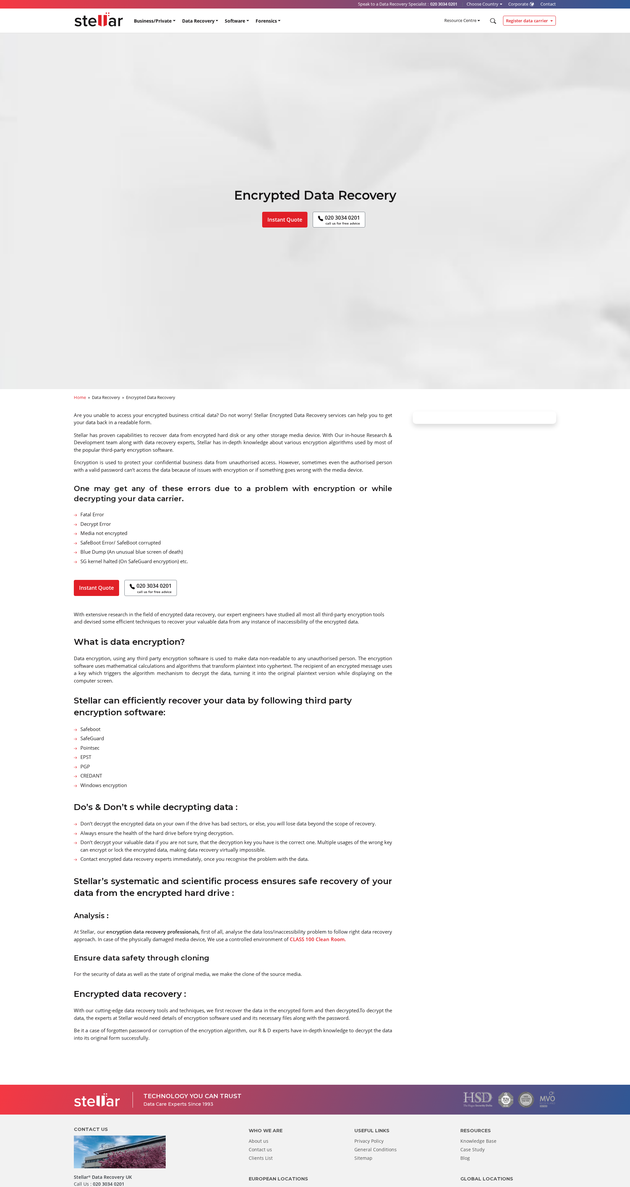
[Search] (492, 21)
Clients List (261, 1158)
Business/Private (153, 21)
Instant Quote (284, 219)
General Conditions (375, 1149)
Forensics (266, 21)
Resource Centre (460, 20)
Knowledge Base (478, 1141)
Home (80, 397)
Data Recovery (198, 21)
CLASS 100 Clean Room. (318, 939)
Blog (465, 1158)
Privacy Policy (369, 1141)
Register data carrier (527, 21)
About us (258, 1141)
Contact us (260, 1149)
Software (235, 21)
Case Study (472, 1149)
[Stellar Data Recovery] (98, 19)
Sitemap (363, 1158)
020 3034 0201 (342, 220)
